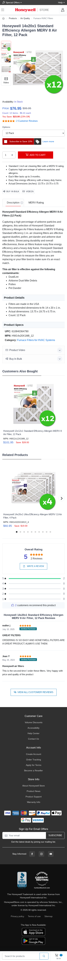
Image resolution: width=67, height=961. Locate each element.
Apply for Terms (33, 765)
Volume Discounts (33, 722)
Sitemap (48, 916)
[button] (38, 68)
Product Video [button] (17, 350)
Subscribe (55, 835)
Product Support (34, 796)
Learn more (48, 141)
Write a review (35, 566)
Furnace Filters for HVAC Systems (36, 340)
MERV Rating (36, 202)
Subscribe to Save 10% (20, 141)
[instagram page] (41, 854)
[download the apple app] (33, 931)
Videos (30, 191)
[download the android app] (33, 940)
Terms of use (34, 916)
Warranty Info (33, 802)
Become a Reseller (33, 770)
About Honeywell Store (33, 785)
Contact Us (33, 739)
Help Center (33, 733)
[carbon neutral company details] (42, 880)
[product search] (44, 956)
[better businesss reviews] (22, 880)
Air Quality (25, 18)
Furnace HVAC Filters (43, 18)
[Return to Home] (3, 18)
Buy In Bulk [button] (15, 359)
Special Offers (13, 2)
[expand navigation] (3, 10)
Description (13, 202)
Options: (6, 127)
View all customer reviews (35, 692)
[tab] (13, 203)
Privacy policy (17, 916)
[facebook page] (32, 854)
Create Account (33, 754)
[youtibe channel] (51, 854)
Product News (33, 791)
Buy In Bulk (12, 191)
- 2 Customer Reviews (26, 121)
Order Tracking (33, 759)
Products (13, 18)
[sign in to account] (62, 9)
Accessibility (33, 728)
